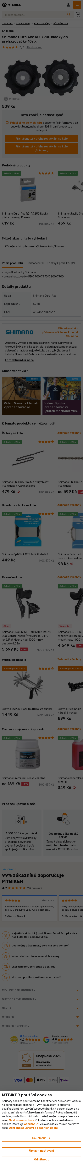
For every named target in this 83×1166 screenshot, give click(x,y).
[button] (31, 1124)
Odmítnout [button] (41, 1159)
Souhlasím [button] (41, 1138)
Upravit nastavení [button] (41, 1150)
